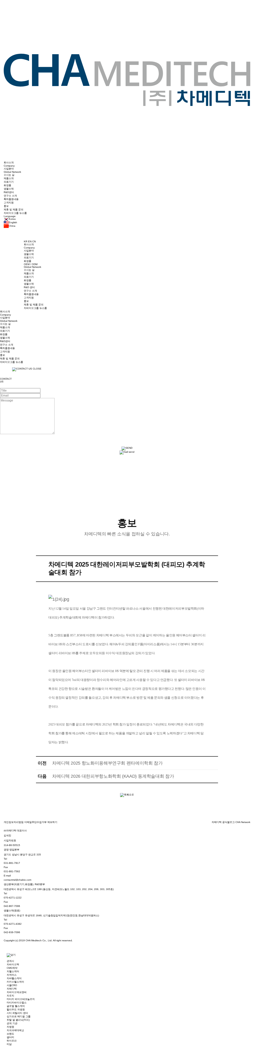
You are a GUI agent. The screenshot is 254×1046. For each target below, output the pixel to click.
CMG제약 (12, 968)
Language (10, 216)
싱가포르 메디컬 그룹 (19, 1016)
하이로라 (12, 1040)
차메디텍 (12, 988)
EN (30, 241)
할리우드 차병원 (16, 1009)
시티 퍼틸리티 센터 (17, 1013)
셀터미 (10, 1037)
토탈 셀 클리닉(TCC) (18, 1020)
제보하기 (52, 822)
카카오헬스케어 (15, 981)
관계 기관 (12, 1023)
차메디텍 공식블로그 (223, 822)
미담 (9, 1044)
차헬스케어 (13, 971)
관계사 (10, 961)
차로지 (10, 995)
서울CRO (12, 985)
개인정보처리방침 (14, 822)
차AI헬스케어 (14, 978)
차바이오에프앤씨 (17, 992)
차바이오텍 (13, 964)
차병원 (10, 1026)
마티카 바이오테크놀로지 (21, 999)
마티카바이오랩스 (17, 1002)
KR (26, 241)
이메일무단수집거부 (35, 822)
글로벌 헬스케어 (16, 1006)
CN (34, 241)
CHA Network (242, 822)
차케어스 (12, 974)
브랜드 (10, 1033)
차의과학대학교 (15, 1030)
